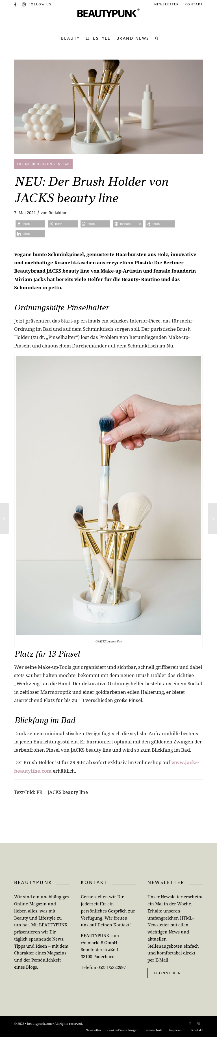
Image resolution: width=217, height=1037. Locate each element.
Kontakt (194, 4)
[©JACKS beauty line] (108, 107)
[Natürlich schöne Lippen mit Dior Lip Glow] (212, 518)
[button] (30, 223)
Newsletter (166, 4)
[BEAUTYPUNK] (108, 20)
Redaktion (58, 212)
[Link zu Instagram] (24, 4)
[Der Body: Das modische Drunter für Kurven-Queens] (4, 518)
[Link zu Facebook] (16, 4)
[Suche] (155, 38)
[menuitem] (166, 4)
